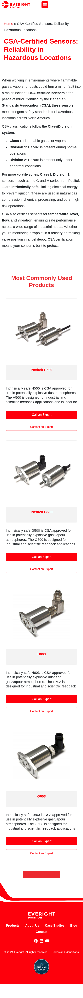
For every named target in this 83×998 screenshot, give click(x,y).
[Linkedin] (41, 941)
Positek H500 (41, 370)
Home (8, 24)
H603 (41, 654)
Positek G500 (42, 512)
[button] (45, 4)
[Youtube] (47, 941)
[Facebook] (36, 941)
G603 (41, 796)
